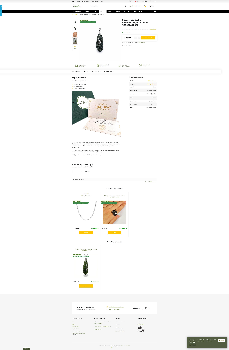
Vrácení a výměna (119, 328)
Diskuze (84, 71)
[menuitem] (78, 11)
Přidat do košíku (148, 38)
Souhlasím (221, 340)
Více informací (153, 29)
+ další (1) (75, 48)
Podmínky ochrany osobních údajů (78, 333)
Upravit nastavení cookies (125, 345)
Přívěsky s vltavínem (151, 84)
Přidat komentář (85, 171)
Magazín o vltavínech (95, 1)
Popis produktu (75, 71)
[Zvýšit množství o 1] (139, 38)
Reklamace (118, 325)
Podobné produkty (108, 71)
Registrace (154, 1)
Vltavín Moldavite (141, 42)
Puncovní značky (140, 322)
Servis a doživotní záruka (120, 322)
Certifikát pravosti (140, 324)
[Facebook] (143, 308)
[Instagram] (146, 308)
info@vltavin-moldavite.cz (116, 307)
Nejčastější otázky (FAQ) (120, 330)
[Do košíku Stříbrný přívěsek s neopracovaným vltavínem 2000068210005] (86, 286)
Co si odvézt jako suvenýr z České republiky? (102, 326)
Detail (86, 232)
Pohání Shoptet (115, 346)
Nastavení (192, 345)
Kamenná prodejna (85, 1)
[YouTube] (149, 308)
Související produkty (95, 71)
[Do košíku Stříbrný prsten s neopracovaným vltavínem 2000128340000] (114, 232)
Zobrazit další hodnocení (150, 181)
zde (215, 339)
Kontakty (78, 1)
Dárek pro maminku (97, 329)
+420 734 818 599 (136, 6)
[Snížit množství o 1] (135, 38)
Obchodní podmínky (76, 331)
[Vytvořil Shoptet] (111, 347)
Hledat (125, 6)
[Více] (153, 11)
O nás (73, 1)
